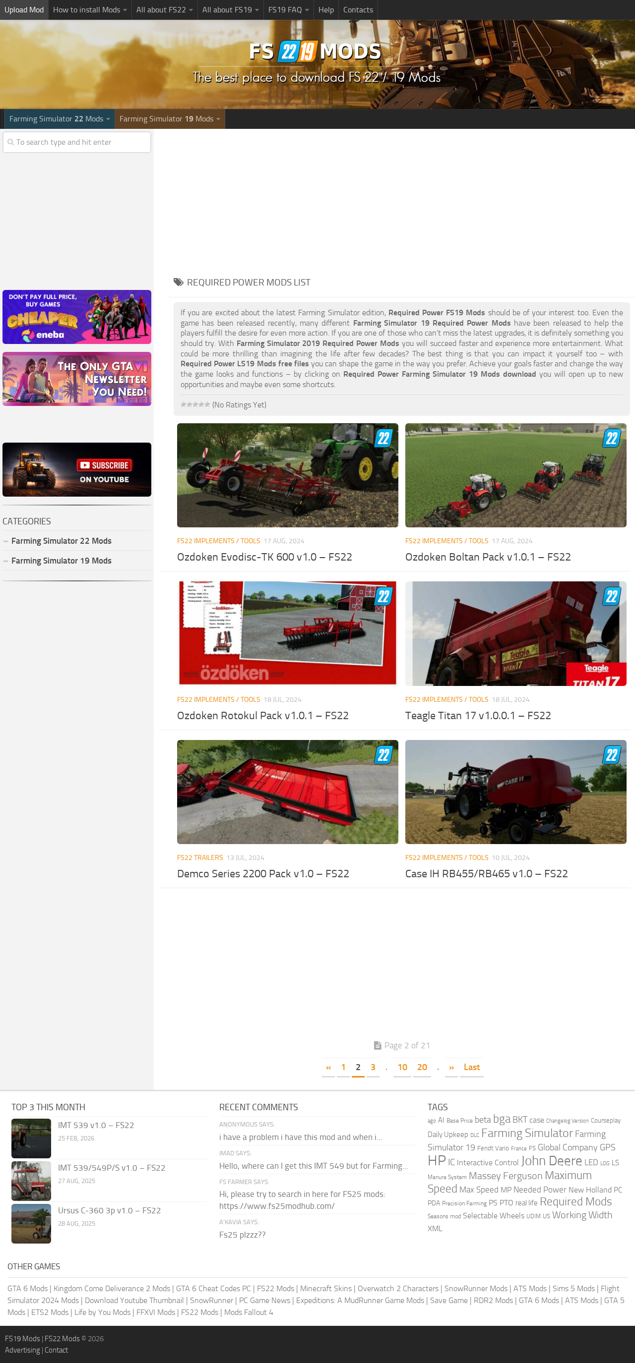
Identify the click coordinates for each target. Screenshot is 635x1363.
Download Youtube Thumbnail (134, 1300)
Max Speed (479, 1189)
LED (591, 1162)
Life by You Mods (102, 1312)
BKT (519, 1120)
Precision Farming (464, 1203)
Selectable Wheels (493, 1215)
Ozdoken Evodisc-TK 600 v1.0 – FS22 (264, 557)
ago (432, 1121)
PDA (434, 1203)
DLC (474, 1135)
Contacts (358, 9)
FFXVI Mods (155, 1312)
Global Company (568, 1147)
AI (441, 1120)
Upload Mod (24, 9)
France (519, 1148)
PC (618, 1190)
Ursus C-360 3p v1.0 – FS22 (109, 1210)
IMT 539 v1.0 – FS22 (96, 1125)
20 (422, 1067)
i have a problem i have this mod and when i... (300, 1137)
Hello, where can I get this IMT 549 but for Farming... (313, 1166)
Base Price (459, 1120)
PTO (506, 1202)
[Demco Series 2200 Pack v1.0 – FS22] (287, 792)
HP (437, 1160)
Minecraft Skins (326, 1288)
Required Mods (576, 1201)
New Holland (590, 1190)
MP (506, 1189)
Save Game (449, 1300)
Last (472, 1067)
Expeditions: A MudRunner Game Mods (360, 1300)
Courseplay (606, 1120)
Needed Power (540, 1189)
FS (532, 1148)
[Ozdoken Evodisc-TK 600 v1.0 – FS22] (287, 475)
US (546, 1216)
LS (615, 1162)
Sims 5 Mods (574, 1288)
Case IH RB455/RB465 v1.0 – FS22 (486, 873)
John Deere (551, 1161)
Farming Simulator (527, 1133)
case (536, 1120)
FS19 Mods (22, 1338)
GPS (608, 1147)
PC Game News (264, 1300)
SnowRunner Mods (476, 1288)
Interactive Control (488, 1162)
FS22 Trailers (200, 857)
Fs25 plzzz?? (242, 1235)
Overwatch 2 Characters (398, 1288)
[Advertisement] (402, 198)
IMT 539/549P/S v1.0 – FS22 (112, 1168)
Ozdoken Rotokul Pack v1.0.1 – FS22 (263, 715)
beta (483, 1120)
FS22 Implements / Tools (218, 541)
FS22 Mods (275, 1288)
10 (402, 1067)
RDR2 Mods (493, 1300)
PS (493, 1202)
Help (326, 9)
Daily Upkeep (448, 1134)
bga (501, 1119)
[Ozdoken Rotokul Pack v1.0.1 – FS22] (287, 633)
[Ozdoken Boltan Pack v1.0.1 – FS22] (516, 475)
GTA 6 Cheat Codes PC (213, 1288)
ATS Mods (530, 1288)
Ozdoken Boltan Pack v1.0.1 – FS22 (488, 557)
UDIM (533, 1216)
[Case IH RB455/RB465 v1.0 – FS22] (516, 792)
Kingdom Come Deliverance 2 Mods (112, 1288)
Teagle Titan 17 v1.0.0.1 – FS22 (478, 715)
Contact (56, 1350)
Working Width (582, 1215)
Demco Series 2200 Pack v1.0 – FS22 (263, 873)
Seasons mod (444, 1216)
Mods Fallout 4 (248, 1312)
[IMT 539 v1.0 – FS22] (31, 1138)
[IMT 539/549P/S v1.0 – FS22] (31, 1181)
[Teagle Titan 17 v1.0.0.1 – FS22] (516, 633)
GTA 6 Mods (27, 1288)
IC (451, 1162)
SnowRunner (211, 1300)
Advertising (22, 1350)
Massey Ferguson (506, 1176)
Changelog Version (567, 1121)
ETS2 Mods (49, 1312)
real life (526, 1202)
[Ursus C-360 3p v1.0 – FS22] (31, 1224)
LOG (605, 1163)
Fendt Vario (493, 1148)
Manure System (447, 1177)
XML (435, 1228)
